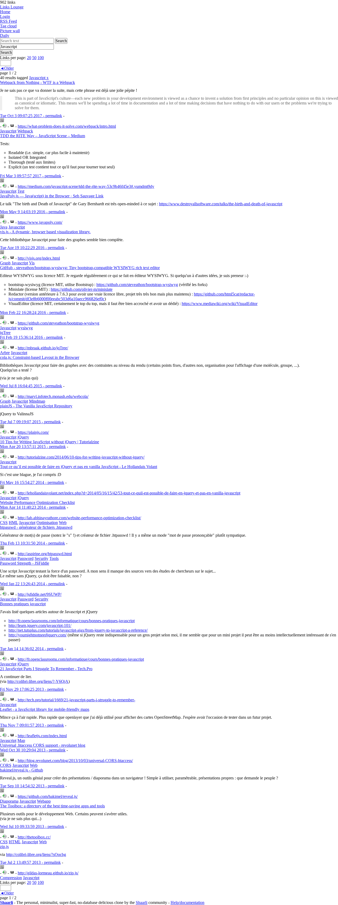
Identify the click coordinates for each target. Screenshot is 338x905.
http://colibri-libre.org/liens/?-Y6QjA (37, 681)
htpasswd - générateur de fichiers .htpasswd (36, 527)
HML (13, 522)
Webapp (44, 801)
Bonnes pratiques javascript (23, 604)
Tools (54, 558)
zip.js (4, 846)
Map (21, 740)
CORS (5, 765)
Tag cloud (8, 26)
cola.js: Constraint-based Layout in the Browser (39, 357)
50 (34, 57)
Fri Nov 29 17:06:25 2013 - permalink (32, 689)
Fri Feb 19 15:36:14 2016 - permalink (31, 337)
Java (3, 227)
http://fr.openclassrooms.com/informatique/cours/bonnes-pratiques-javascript (71, 620)
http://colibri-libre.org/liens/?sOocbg (36, 854)
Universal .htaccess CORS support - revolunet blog (42, 745)
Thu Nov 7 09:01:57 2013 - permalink (32, 725)
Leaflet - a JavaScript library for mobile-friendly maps (44, 709)
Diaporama (9, 801)
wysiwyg (25, 328)
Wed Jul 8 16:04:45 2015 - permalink (31, 386)
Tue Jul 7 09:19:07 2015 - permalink (30, 422)
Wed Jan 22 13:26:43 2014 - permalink (32, 584)
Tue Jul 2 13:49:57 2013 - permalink (30, 862)
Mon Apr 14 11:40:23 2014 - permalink (33, 507)
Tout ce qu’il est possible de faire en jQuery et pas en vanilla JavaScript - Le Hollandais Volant (78, 466)
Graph (5, 263)
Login (5, 16)
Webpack (25, 131)
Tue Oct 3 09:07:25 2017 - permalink (31, 115)
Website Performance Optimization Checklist (37, 502)
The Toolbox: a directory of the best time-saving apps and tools (52, 806)
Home (5, 11)
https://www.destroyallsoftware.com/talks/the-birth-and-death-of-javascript (220, 204)
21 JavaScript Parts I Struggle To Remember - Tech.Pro (46, 668)
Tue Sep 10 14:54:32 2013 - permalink (32, 786)
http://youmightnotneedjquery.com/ (37, 635)
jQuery (23, 437)
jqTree (5, 332)
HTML (15, 842)
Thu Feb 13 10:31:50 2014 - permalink (32, 543)
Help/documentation (187, 902)
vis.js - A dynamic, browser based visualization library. (45, 232)
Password (25, 558)
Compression (11, 877)
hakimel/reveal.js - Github (21, 770)
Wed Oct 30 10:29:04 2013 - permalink (32, 750)
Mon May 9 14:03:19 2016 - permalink (32, 211)
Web (63, 522)
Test (20, 191)
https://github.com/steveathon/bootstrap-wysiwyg (137, 284)
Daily (4, 35)
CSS (4, 522)
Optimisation (47, 522)
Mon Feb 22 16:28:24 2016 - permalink (33, 312)
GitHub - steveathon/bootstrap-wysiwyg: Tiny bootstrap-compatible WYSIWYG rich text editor (80, 267)
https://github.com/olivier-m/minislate (81, 289)
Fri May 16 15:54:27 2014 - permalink (32, 482)
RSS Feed (8, 21)
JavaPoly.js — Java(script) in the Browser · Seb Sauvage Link (52, 196)
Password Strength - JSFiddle (24, 563)
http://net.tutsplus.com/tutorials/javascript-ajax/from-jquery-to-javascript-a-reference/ (78, 630)
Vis (32, 263)
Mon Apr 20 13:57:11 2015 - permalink (33, 446)
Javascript (39, 77)
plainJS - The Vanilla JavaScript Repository (36, 406)
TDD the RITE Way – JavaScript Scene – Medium (42, 136)
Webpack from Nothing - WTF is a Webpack (37, 82)
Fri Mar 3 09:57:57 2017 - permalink (30, 176)
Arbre (5, 352)
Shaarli (6, 902)
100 (40, 57)
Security (41, 558)
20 (29, 57)
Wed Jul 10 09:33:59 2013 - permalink (32, 826)
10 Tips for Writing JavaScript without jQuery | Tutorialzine (49, 442)
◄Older (7, 68)
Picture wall (10, 30)
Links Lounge (12, 7)
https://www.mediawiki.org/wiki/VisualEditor (219, 303)
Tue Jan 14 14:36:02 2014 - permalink (32, 648)
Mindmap (37, 401)
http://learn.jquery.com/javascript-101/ (39, 625)
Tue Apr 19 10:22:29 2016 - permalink (32, 247)
